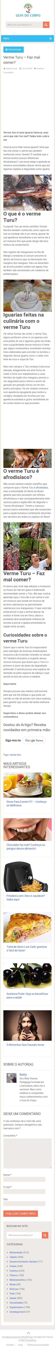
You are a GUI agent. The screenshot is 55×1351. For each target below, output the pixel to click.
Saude (12, 1298)
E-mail (7, 1187)
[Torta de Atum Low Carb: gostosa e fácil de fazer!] (27, 927)
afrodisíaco (42, 487)
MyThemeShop (28, 1340)
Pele (12, 1293)
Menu (6, 38)
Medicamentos (17, 1279)
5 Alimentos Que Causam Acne (25, 1044)
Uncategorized (17, 1311)
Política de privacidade (38, 1345)
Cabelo (13, 1257)
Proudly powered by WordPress (17, 1337)
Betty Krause (11, 68)
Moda (12, 1284)
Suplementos (16, 1307)
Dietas (12, 1266)
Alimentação (14, 49)
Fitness (13, 1275)
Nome (7, 1174)
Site (5, 1199)
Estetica (13, 1270)
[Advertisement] (27, 105)
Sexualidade (16, 1302)
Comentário (10, 1135)
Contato (10, 1345)
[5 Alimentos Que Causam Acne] (27, 1025)
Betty (23, 1074)
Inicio (20, 1345)
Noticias (13, 1289)
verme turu (15, 754)
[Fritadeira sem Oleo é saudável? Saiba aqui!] (27, 876)
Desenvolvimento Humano (23, 1261)
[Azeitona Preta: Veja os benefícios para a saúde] (27, 976)
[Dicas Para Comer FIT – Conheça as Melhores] (27, 785)
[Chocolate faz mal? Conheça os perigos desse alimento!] (27, 829)
